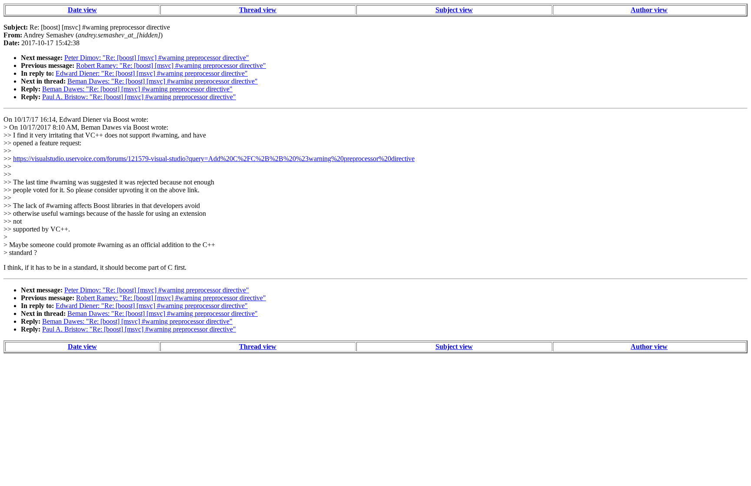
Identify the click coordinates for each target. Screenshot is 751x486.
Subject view (454, 9)
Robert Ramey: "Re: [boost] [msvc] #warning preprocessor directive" (171, 65)
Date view (82, 9)
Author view (649, 9)
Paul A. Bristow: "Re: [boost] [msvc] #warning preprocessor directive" (139, 97)
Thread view (257, 9)
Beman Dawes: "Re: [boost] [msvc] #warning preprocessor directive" (162, 81)
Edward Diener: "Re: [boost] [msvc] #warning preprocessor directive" (152, 73)
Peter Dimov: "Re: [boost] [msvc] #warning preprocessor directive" (156, 57)
